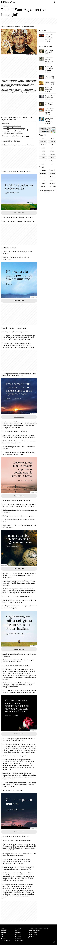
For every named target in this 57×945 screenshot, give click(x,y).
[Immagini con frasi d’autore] (41, 103)
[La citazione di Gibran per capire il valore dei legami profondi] (41, 35)
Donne (52, 151)
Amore (52, 138)
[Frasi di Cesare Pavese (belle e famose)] (41, 51)
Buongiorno (43, 141)
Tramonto (52, 154)
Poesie (52, 157)
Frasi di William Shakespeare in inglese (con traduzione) (49, 69)
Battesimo (52, 173)
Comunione (43, 176)
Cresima (52, 176)
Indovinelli (43, 160)
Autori (27, 136)
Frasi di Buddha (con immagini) (12, 131)
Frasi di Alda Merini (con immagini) (13, 133)
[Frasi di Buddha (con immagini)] (41, 82)
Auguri (41, 167)
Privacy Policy (33, 932)
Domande (43, 163)
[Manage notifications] (54, 942)
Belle (52, 144)
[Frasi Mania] (8, 2)
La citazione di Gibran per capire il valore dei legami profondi (49, 38)
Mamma (43, 148)
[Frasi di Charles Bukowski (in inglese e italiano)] (41, 109)
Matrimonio (52, 170)
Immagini (3, 932)
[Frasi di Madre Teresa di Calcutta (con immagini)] (41, 119)
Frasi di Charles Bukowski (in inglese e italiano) (49, 111)
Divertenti (43, 144)
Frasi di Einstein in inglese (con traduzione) (15, 130)
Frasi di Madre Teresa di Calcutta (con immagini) (49, 120)
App (2, 934)
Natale (43, 183)
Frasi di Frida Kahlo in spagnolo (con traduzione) (49, 60)
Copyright (32, 936)
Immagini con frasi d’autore (49, 103)
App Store (18, 936)
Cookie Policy (33, 934)
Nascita (52, 180)
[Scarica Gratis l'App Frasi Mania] (47, 129)
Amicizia (43, 154)
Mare (52, 148)
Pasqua (43, 186)
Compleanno (43, 170)
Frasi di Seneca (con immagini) (12, 126)
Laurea (43, 180)
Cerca (2, 936)
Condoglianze (52, 160)
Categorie (42, 135)
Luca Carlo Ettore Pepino (28, 26)
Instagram (17, 934)
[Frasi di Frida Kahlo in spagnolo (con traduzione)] (41, 58)
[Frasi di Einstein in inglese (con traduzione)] (41, 96)
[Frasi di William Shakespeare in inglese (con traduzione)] (41, 67)
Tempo (43, 151)
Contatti (17, 930)
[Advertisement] (19, 67)
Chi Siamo (18, 928)
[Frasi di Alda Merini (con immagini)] (41, 88)
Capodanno (52, 183)
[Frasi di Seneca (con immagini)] (41, 77)
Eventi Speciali (52, 186)
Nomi (52, 163)
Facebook (18, 932)
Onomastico (43, 173)
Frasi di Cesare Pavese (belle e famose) (14, 128)
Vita (43, 138)
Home (2, 928)
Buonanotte (52, 141)
